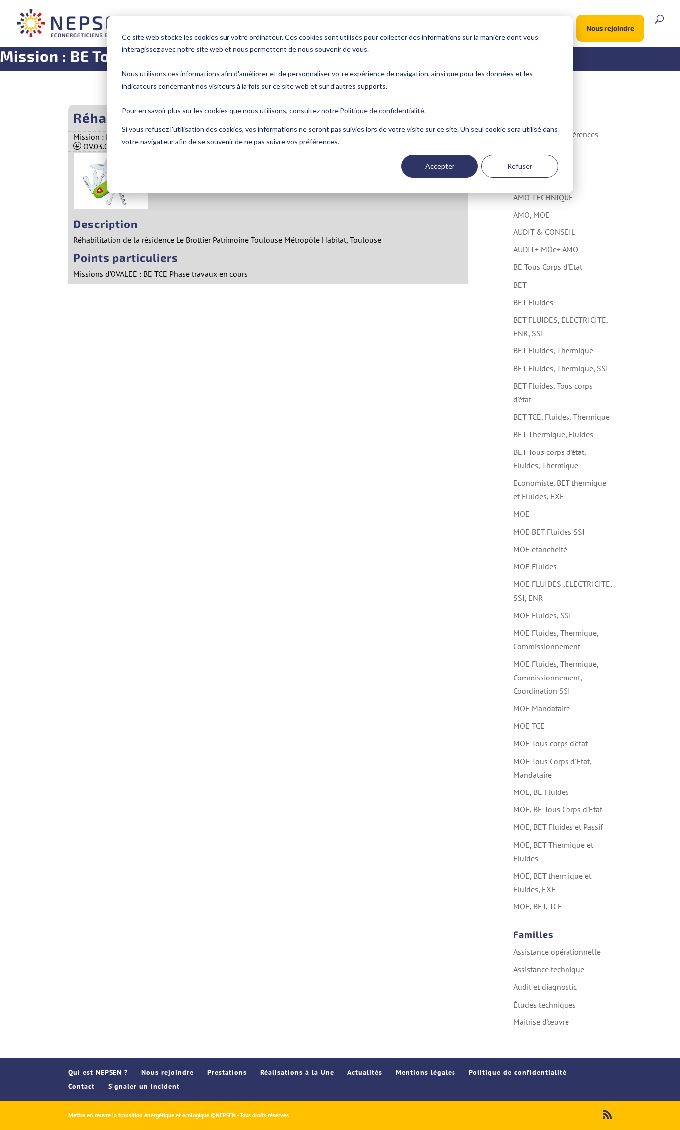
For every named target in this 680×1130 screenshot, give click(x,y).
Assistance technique (548, 969)
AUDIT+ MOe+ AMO (545, 249)
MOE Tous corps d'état (550, 743)
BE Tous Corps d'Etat (547, 267)
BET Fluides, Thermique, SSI (560, 368)
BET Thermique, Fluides (553, 434)
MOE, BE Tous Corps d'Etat (557, 809)
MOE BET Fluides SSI (549, 532)
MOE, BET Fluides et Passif (558, 827)
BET (520, 285)
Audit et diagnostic (545, 987)
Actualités (364, 1072)
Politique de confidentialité (382, 110)
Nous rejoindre (610, 28)
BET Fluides (533, 302)
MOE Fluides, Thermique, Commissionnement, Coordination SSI (555, 677)
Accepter (439, 166)
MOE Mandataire (541, 708)
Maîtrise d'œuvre (541, 1022)
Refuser (519, 166)
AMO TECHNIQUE (543, 197)
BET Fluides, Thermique (553, 350)
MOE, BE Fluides (541, 792)
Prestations (227, 1072)
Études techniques (544, 1005)
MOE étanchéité (540, 549)
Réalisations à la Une (297, 1072)
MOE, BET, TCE (537, 906)
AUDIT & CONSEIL (544, 232)
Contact (81, 1086)
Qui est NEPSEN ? (98, 1072)
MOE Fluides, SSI (542, 615)
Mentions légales (425, 1072)
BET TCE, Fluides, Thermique (561, 417)
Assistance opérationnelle (557, 952)
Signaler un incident (144, 1086)
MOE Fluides (535, 566)
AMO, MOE (531, 215)
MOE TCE (529, 726)
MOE (521, 514)
